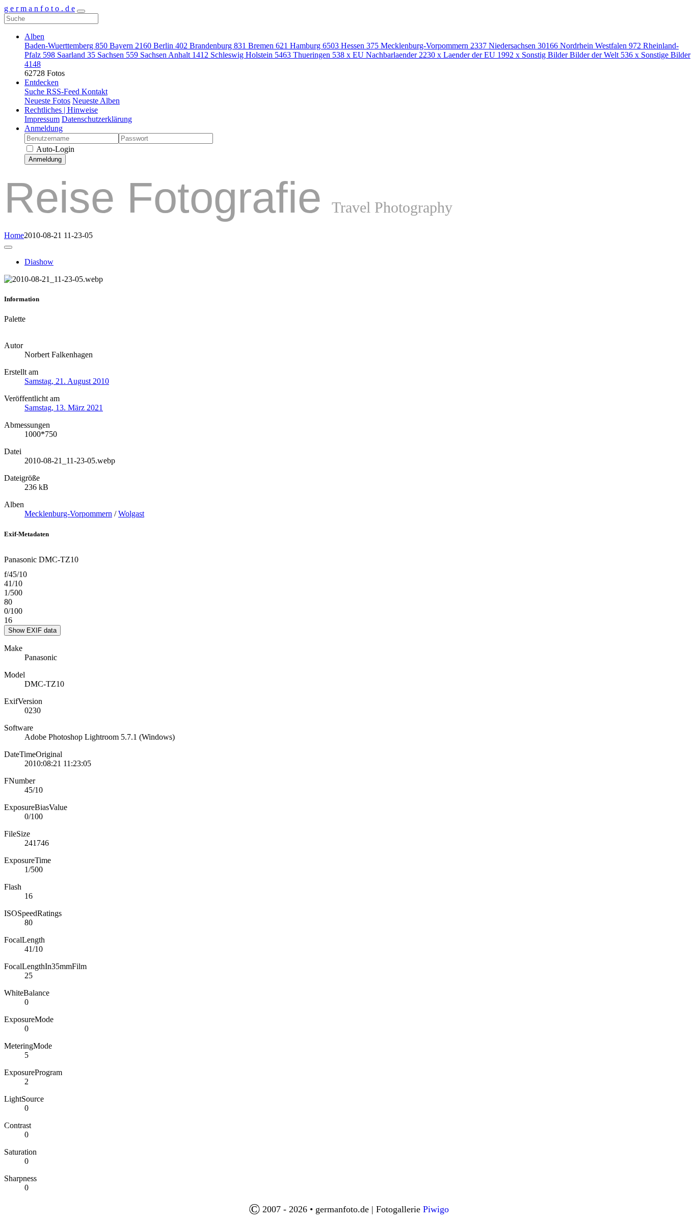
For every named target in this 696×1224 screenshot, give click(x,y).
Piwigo (436, 1209)
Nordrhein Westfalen (600, 45)
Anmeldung (43, 128)
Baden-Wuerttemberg (66, 45)
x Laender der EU (475, 54)
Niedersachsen (523, 45)
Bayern (130, 45)
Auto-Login (54, 149)
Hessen (360, 45)
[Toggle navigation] (81, 11)
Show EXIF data (32, 630)
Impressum (42, 119)
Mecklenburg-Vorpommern (434, 45)
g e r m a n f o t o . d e (39, 8)
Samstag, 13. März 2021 (63, 407)
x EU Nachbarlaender (390, 54)
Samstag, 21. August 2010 (66, 381)
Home (14, 235)
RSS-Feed (64, 91)
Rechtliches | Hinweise (61, 110)
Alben (34, 36)
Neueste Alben (96, 100)
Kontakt (95, 91)
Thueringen (318, 54)
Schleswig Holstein (250, 54)
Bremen (268, 45)
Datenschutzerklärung (97, 119)
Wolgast (131, 513)
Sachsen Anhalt (174, 54)
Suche (35, 91)
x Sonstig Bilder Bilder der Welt (574, 54)
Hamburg (314, 45)
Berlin (170, 45)
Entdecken (41, 82)
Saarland (76, 54)
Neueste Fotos (47, 100)
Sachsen (117, 54)
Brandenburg (218, 45)
